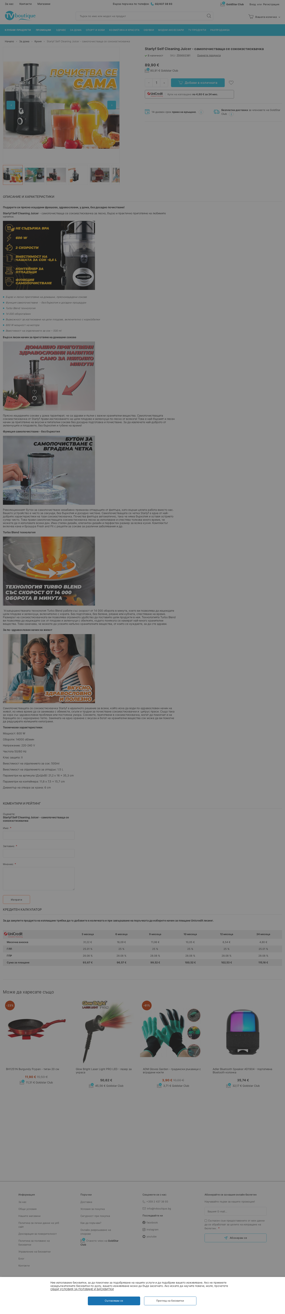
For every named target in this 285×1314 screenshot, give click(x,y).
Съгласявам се (114, 1300)
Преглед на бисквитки (170, 1300)
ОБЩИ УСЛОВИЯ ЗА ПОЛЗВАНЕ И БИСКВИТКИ (82, 1289)
